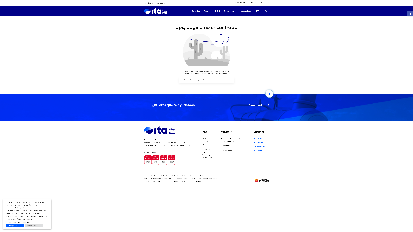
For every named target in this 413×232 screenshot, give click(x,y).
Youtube (260, 150)
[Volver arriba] (269, 94)
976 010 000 (227, 146)
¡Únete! (254, 3)
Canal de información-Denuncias (188, 178)
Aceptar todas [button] (15, 225)
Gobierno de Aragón (181, 143)
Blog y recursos (231, 11)
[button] (410, 13)
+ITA (257, 11)
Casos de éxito (240, 3)
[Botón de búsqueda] (266, 11)
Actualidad (246, 11)
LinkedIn (260, 143)
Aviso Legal (148, 176)
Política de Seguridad (208, 176)
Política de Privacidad (190, 176)
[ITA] (156, 13)
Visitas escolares (208, 157)
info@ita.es (227, 150)
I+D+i (217, 11)
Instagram (261, 146)
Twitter (259, 139)
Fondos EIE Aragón (210, 178)
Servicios (196, 11)
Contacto (265, 3)
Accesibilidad (159, 176)
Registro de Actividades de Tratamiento (158, 178)
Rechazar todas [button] (33, 225)
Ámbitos (207, 11)
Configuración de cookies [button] (19, 222)
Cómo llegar (206, 155)
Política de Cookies (173, 176)
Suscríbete (148, 3)
